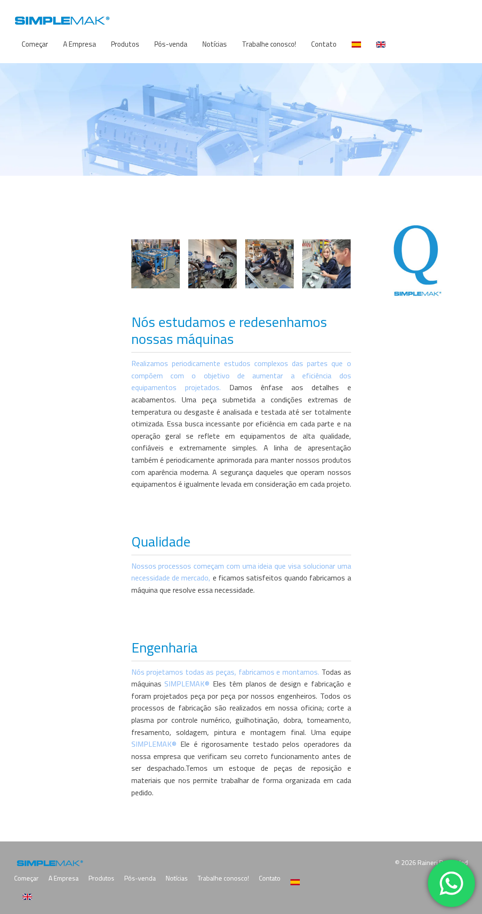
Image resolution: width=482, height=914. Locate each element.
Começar (35, 44)
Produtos (125, 44)
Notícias (214, 44)
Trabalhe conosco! (269, 44)
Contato (324, 44)
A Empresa (79, 44)
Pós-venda (170, 44)
